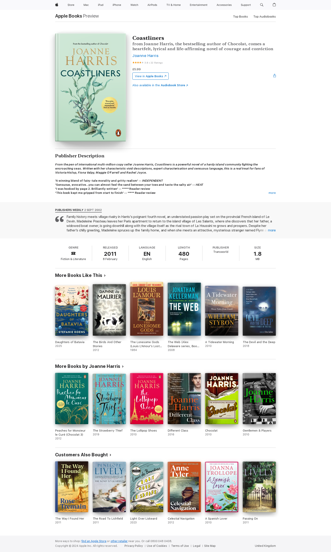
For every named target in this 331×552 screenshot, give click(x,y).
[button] (261, 5)
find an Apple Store (94, 541)
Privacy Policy (134, 545)
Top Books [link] (240, 16)
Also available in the (158, 85)
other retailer (119, 541)
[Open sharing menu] (274, 76)
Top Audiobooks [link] (264, 16)
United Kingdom (265, 545)
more (272, 193)
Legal (196, 545)
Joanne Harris (145, 55)
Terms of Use (180, 545)
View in (149, 76)
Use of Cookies (157, 545)
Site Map (209, 545)
